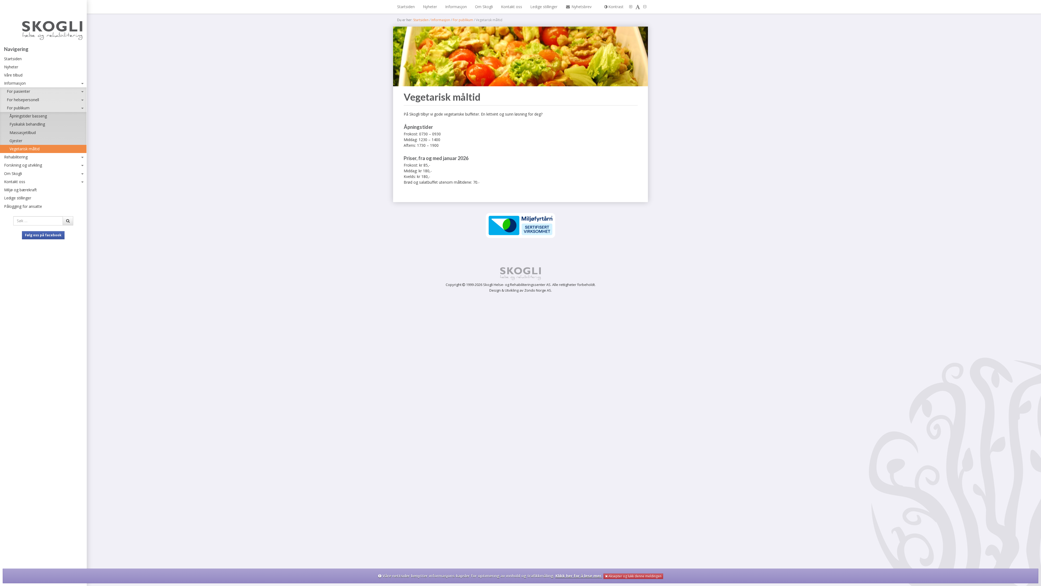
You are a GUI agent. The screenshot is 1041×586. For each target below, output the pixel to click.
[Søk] (68, 220)
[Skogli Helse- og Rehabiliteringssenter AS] (43, 24)
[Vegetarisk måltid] (520, 56)
